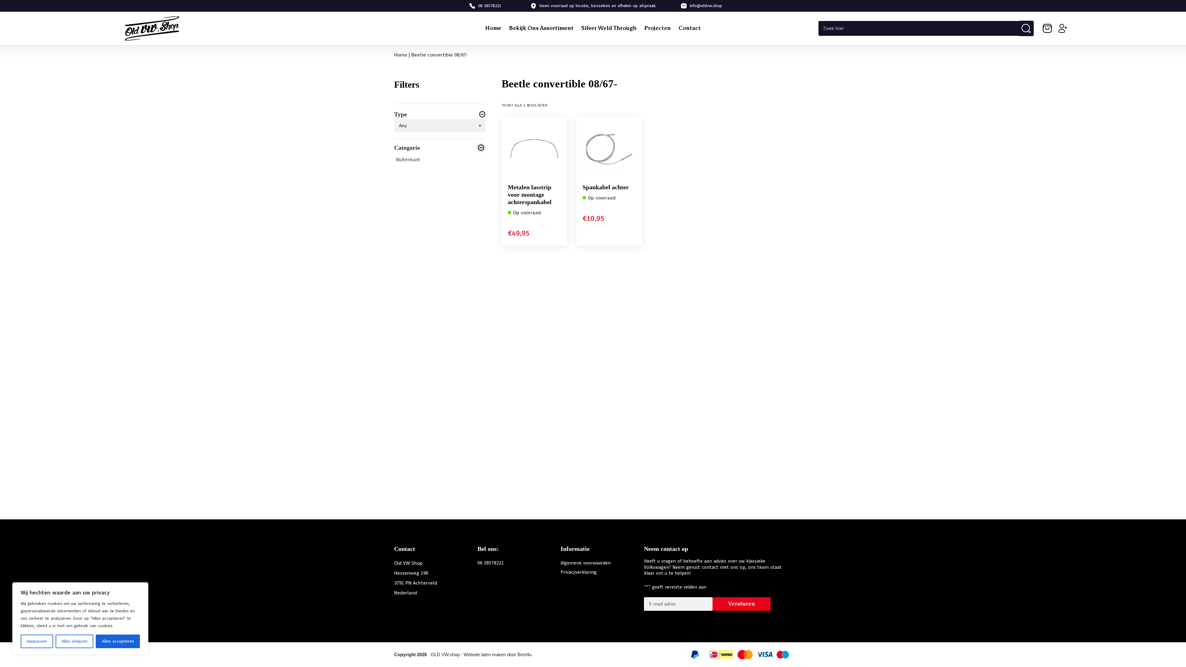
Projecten (657, 28)
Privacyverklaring (579, 572)
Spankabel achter (605, 187)
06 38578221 (489, 6)
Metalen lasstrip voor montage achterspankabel (530, 194)
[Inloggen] (1062, 28)
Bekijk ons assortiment (541, 28)
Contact (690, 28)
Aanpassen (37, 641)
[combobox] (440, 125)
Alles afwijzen (74, 641)
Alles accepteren (118, 641)
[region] (80, 618)
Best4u (524, 654)
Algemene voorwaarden (586, 563)
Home (493, 28)
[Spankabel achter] (609, 149)
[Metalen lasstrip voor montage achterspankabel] (534, 149)
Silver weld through (609, 28)
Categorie (407, 148)
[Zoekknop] (1026, 28)
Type (400, 114)
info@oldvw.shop (706, 6)
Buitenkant (408, 159)
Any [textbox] (403, 125)
